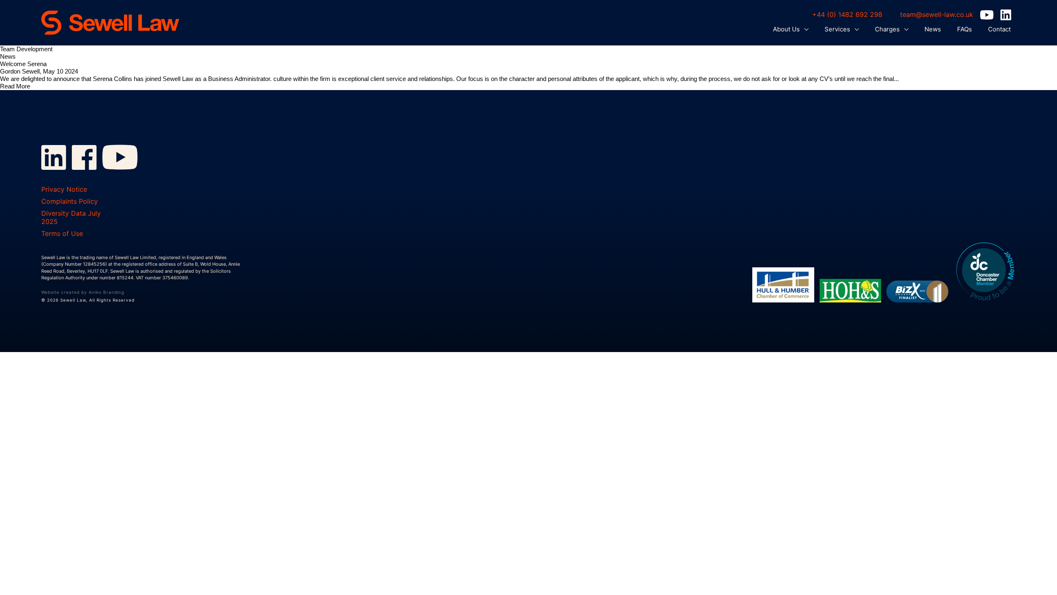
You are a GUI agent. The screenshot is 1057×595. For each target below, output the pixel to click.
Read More (15, 86)
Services (838, 29)
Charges (888, 29)
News (932, 29)
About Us (787, 29)
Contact (999, 29)
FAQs (964, 29)
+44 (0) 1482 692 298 (847, 14)
